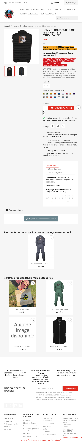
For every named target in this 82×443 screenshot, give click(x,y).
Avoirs (45, 429)
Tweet (58, 126)
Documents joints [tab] (55, 173)
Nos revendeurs (48, 14)
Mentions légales (29, 423)
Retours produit (48, 423)
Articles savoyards (29, 9)
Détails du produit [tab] (55, 169)
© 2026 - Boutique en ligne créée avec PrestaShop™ (41, 440)
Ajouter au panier (61, 108)
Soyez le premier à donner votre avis (42, 219)
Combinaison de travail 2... (41, 264)
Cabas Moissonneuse (23, 309)
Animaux (71, 9)
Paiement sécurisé (30, 426)
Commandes (47, 426)
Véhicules (60, 9)
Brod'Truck (47, 9)
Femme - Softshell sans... (22, 346)
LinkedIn (20, 405)
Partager (52, 126)
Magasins (26, 434)
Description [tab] (52, 165)
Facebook (6, 405)
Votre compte (49, 414)
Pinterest (63, 126)
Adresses (46, 432)
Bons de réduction (49, 434)
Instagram (16, 405)
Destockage (8, 418)
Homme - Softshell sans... (59, 346)
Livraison (26, 420)
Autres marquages (29, 14)
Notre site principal (30, 436)
